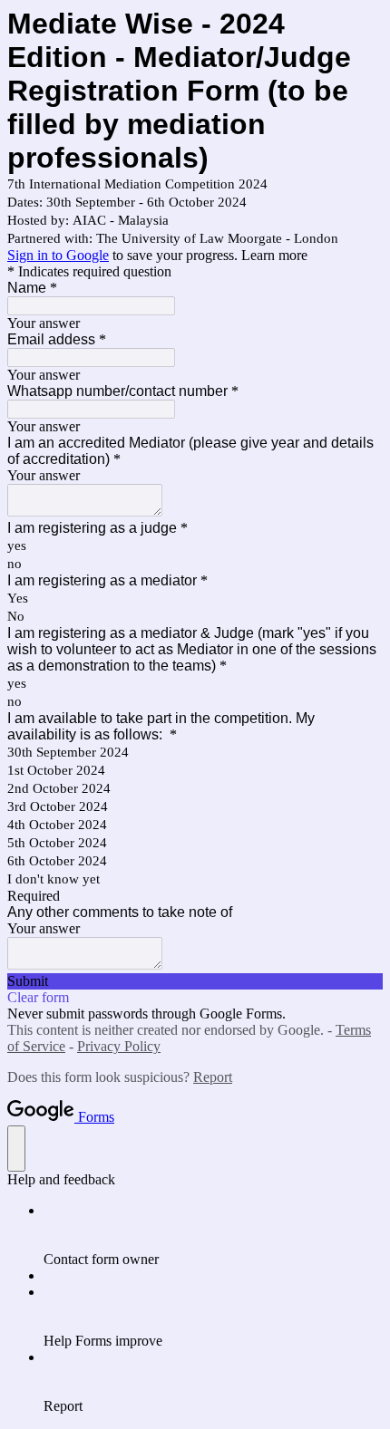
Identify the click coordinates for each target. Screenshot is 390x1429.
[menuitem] (213, 1235)
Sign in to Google (58, 255)
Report (212, 1077)
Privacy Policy (119, 1046)
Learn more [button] (274, 255)
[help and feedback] (16, 1148)
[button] (195, 981)
